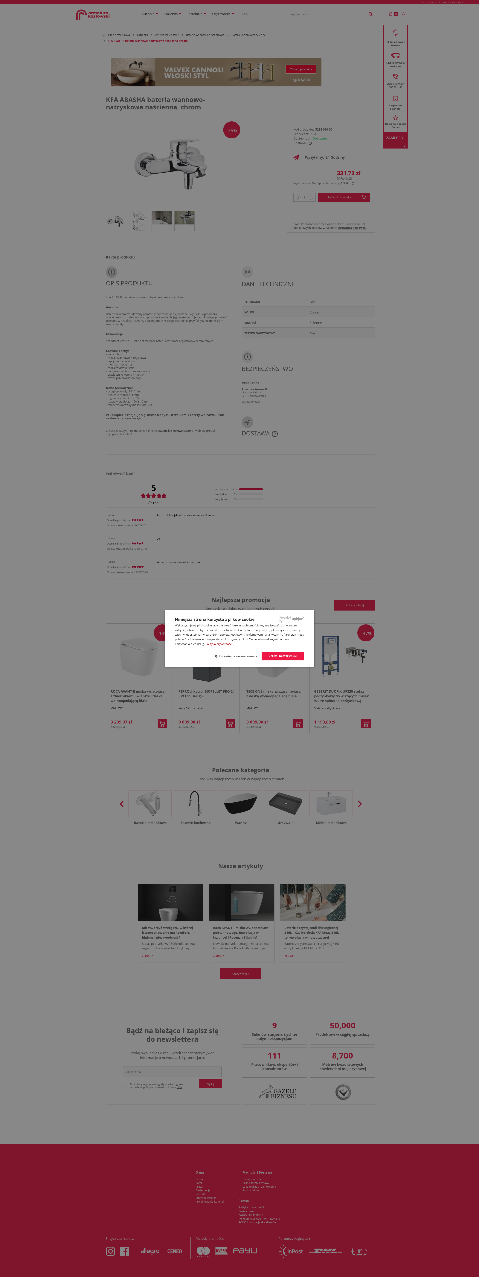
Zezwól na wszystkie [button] (283, 656)
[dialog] (239, 638)
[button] (237, 656)
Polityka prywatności (218, 644)
